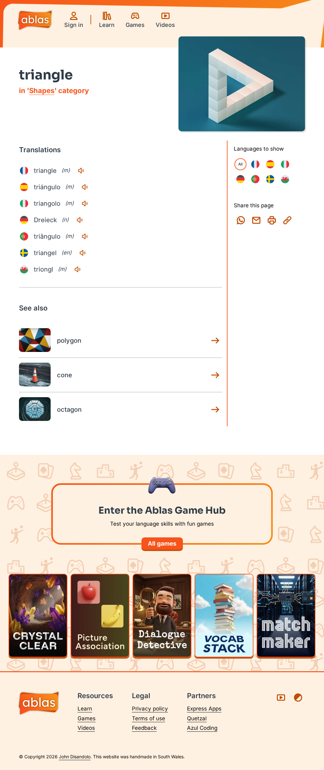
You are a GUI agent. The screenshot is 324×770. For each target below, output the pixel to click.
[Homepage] (35, 21)
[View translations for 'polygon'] (215, 340)
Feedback (144, 728)
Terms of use (148, 718)
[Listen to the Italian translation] (84, 203)
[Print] (272, 220)
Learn (85, 708)
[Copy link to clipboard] (287, 220)
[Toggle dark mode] (298, 697)
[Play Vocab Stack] (224, 615)
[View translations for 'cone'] (215, 375)
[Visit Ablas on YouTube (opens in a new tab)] (281, 697)
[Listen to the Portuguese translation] (84, 236)
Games (87, 718)
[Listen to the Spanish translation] (84, 187)
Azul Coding (202, 728)
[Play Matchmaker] (286, 615)
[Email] (256, 220)
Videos (86, 728)
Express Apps (204, 708)
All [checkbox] (240, 164)
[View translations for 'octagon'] (215, 409)
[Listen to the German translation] (79, 220)
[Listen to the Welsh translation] (77, 269)
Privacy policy (150, 708)
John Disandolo (74, 756)
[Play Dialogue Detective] (162, 615)
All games (162, 543)
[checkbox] (255, 164)
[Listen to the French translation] (81, 170)
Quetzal (197, 718)
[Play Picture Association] (100, 615)
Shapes (41, 90)
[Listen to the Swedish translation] (82, 253)
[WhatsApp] (241, 220)
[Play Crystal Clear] (38, 615)
